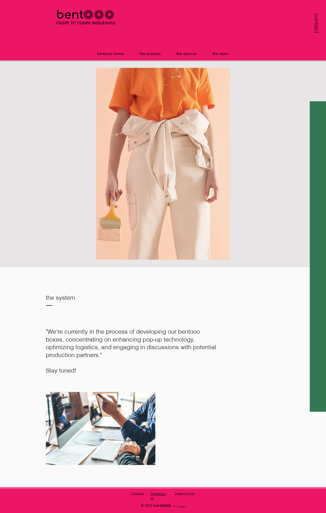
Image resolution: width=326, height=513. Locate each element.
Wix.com (182, 506)
